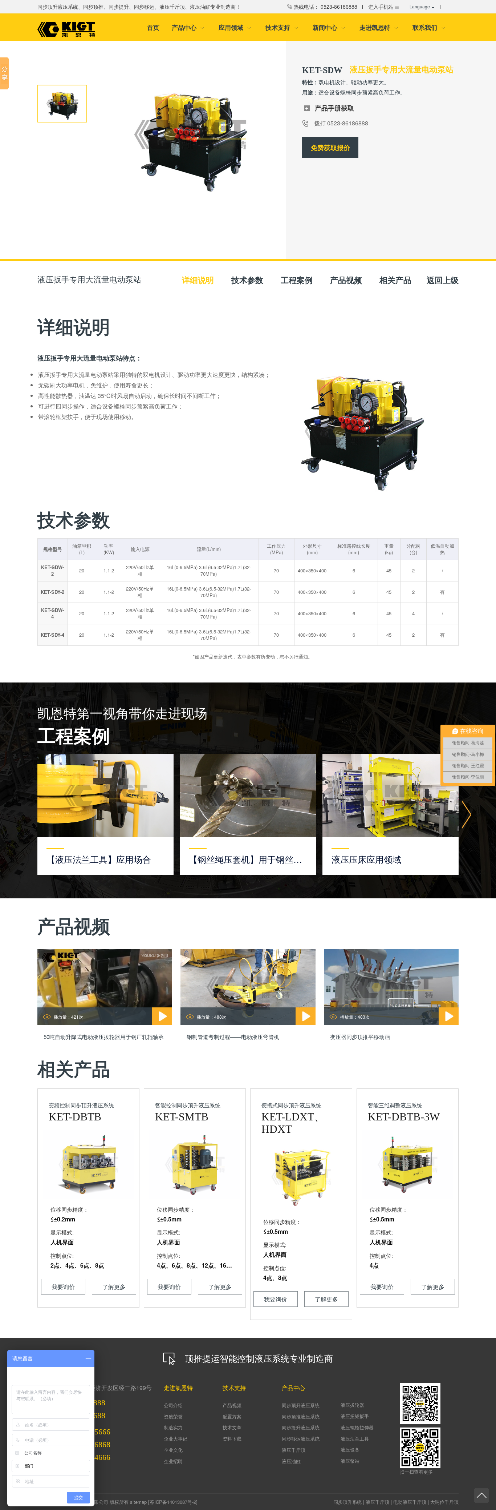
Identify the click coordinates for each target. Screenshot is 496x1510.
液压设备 (350, 1449)
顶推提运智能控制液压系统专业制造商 (257, 1358)
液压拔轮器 (352, 1404)
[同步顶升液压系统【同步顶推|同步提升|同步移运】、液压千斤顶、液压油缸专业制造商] (66, 29)
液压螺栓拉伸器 (357, 1427)
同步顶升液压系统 (301, 1405)
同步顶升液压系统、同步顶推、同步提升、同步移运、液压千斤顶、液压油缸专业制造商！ (139, 6)
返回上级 (443, 280)
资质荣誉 (173, 1416)
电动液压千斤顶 (409, 1501)
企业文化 (173, 1449)
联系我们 (429, 27)
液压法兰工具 (355, 1438)
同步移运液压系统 (301, 1438)
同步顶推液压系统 (301, 1416)
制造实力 (173, 1427)
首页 (153, 27)
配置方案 (232, 1416)
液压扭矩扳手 (355, 1416)
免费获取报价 (330, 147)
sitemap (138, 1501)
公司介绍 (173, 1405)
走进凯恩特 (379, 27)
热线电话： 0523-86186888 (324, 6)
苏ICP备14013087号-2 (173, 1501)
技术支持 (281, 27)
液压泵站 (350, 1460)
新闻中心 (329, 27)
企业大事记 (175, 1438)
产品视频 (232, 1405)
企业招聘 (173, 1461)
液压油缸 (291, 1461)
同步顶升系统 (347, 1501)
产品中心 (188, 27)
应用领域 (235, 27)
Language (420, 6)
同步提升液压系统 (301, 1427)
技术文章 (232, 1427)
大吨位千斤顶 (444, 1501)
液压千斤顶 (293, 1449)
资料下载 (232, 1438)
